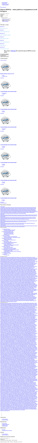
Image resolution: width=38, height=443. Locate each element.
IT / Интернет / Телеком (6, 252)
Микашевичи (20, 215)
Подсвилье (34, 218)
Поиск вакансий (4, 2)
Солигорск (26, 211)
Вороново (13, 223)
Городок (25, 217)
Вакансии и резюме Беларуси (5, 410)
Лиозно (11, 218)
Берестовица (6, 223)
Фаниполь (22, 212)
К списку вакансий (3, 60)
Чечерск (25, 221)
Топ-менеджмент (6, 254)
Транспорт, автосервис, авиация (9, 230)
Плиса (31, 218)
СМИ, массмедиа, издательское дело (10, 239)
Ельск (18, 220)
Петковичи (9, 210)
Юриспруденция (6, 234)
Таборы (7, 212)
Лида (26, 223)
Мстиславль (5, 226)
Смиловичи (15, 211)
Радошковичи (29, 210)
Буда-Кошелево (5, 220)
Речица (10, 221)
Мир (27, 223)
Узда (17, 212)
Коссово (7, 215)
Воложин (2, 208)
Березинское (13, 207)
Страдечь (35, 215)
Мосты (29, 223)
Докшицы (30, 217)
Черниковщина (32, 212)
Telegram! (13, 50)
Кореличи (23, 223)
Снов (22, 211)
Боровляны (26, 207)
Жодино (21, 208)
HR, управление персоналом (8, 233)
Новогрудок (33, 223)
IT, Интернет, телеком (7, 253)
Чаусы (18, 226)
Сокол (24, 211)
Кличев (27, 225)
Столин (32, 215)
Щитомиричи (16, 213)
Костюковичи (31, 225)
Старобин (33, 211)
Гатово (5, 208)
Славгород (12, 226)
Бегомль (4, 217)
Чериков (20, 226)
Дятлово (16, 223)
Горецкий (12, 225)
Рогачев (13, 221)
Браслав (15, 217)
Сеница (9, 211)
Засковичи (31, 208)
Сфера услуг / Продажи (6, 235)
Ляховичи (13, 215)
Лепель (9, 218)
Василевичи (10, 220)
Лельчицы (33, 220)
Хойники (22, 221)
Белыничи (2, 225)
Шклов (23, 226)
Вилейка (34, 207)
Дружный (16, 208)
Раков (33, 210)
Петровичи (13, 210)
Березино (9, 207)
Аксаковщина (2, 207)
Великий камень (30, 207)
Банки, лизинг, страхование (8, 247)
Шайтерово (12, 213)
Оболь (27, 218)
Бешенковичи (8, 217)
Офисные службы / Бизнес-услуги (7, 231)
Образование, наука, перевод (8, 245)
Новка (16, 218)
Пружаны (26, 215)
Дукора (19, 208)
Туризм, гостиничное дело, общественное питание (12, 237)
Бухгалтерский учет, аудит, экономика (10, 248)
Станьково (30, 211)
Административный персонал (9, 232)
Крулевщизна (5, 218)
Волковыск (10, 223)
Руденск (1, 211)
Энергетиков (21, 213)
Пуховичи (25, 210)
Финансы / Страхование (6, 246)
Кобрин (4, 215)
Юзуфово (24, 213)
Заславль (34, 208)
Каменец (1, 215)
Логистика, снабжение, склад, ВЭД (9, 229)
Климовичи (24, 225)
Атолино (6, 207)
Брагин (1, 220)
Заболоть (28, 208)
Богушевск (12, 217)
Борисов (22, 207)
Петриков (7, 221)
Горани (7, 208)
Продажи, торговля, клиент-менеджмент (10, 236)
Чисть (5, 213)
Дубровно (34, 217)
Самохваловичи (5, 211)
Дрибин (17, 225)
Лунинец (10, 215)
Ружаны (29, 215)
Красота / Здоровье (5, 240)
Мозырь (1, 221)
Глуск (10, 225)
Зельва (19, 223)
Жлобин (24, 220)
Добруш (15, 220)
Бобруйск (5, 225)
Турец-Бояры (14, 212)
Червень (25, 212)
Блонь (20, 207)
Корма (31, 220)
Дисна (28, 217)
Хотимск (15, 226)
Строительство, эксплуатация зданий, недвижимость (12, 251)
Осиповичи (9, 226)
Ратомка (35, 210)
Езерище (1, 218)
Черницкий (2, 213)
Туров (19, 221)
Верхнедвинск (18, 217)
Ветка (13, 220)
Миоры (14, 218)
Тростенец (10, 212)
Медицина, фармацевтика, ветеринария (10, 242)
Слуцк (12, 211)
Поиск (1, 16)
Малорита (16, 215)
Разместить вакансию (5, 19)
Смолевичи (19, 211)
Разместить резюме (5, 4)
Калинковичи (27, 220)
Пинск (24, 215)
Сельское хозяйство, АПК (8, 250)
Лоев (36, 220)
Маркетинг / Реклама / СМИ (6, 238)
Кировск (20, 225)
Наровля (4, 221)
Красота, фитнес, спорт (7, 241)
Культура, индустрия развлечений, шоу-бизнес (11, 244)
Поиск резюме (4, 3)
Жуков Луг (25, 208)
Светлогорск (16, 221)
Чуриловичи (8, 213)
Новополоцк (24, 218)
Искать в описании (4, 17)
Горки (15, 225)
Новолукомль (19, 218)
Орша (29, 218)
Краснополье (35, 225)
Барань (1, 217)
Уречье (19, 212)
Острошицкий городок (4, 210)
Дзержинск (13, 208)
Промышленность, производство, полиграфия (11, 249)
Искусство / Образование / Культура (8, 243)
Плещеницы (17, 210)
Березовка (2, 223)
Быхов (8, 225)
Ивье (21, 223)
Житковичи (21, 220)
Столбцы (4, 212)
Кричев (1, 226)
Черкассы (28, 212)
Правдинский (21, 210)
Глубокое (22, 217)
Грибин (9, 208)
